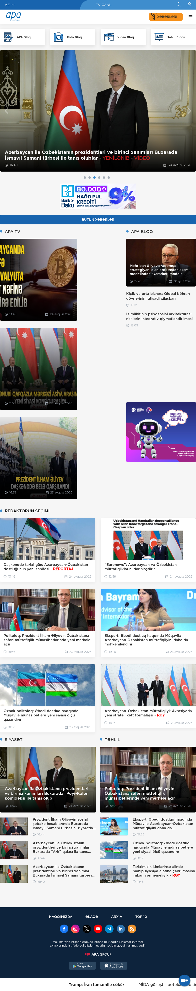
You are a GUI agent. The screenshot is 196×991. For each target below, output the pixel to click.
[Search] (178, 4)
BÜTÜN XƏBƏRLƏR (98, 220)
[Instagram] (75, 929)
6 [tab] (109, 177)
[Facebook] (64, 929)
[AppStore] (113, 966)
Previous (7, 111)
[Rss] (132, 929)
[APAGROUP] (98, 954)
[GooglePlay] (82, 966)
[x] (86, 929)
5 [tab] (104, 177)
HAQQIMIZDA (60, 917)
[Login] (189, 4)
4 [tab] (99, 177)
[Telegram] (109, 929)
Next (189, 111)
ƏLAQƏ (91, 917)
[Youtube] (98, 929)
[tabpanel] (98, 111)
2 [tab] (89, 177)
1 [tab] (85, 177)
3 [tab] (94, 177)
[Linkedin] (120, 929)
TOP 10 (141, 917)
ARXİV (116, 917)
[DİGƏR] (189, 16)
